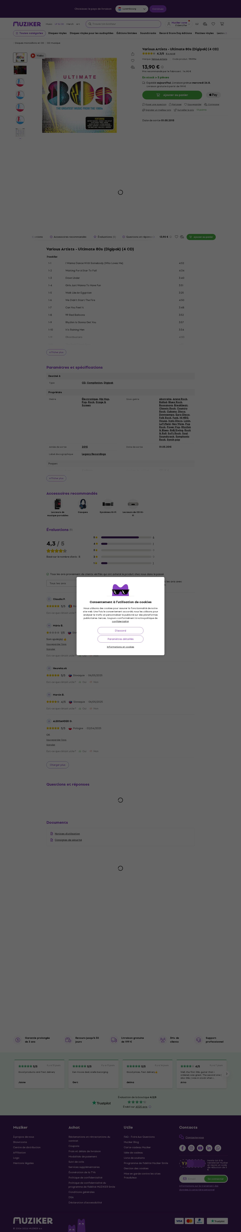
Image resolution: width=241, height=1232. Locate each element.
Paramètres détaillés (121, 639)
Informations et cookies (120, 647)
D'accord (120, 631)
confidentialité (120, 621)
